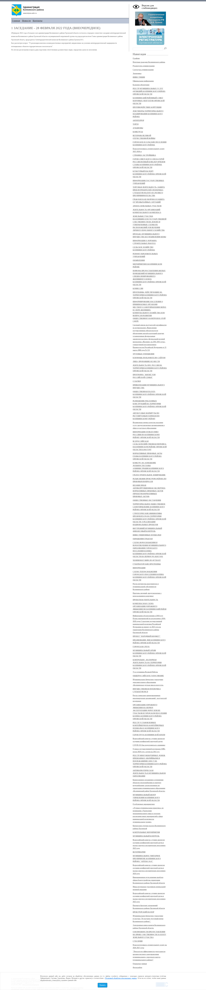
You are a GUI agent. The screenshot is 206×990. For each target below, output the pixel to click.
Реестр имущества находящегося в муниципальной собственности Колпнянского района (146, 586)
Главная (16, 20)
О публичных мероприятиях (144, 804)
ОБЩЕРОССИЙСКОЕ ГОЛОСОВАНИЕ (148, 676)
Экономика (137, 73)
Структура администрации (143, 70)
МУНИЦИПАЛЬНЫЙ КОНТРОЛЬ (146, 836)
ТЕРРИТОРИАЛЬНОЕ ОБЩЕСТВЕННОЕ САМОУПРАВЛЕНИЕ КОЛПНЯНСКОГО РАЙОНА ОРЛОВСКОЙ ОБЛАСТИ (149, 507)
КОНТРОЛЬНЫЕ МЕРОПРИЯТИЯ (146, 832)
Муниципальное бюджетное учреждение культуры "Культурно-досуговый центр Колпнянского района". (148, 918)
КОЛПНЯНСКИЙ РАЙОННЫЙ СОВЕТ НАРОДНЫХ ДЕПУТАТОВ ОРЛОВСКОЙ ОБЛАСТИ (149, 101)
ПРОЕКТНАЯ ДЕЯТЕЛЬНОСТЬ (145, 600)
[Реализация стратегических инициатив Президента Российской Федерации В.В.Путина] (150, 25)
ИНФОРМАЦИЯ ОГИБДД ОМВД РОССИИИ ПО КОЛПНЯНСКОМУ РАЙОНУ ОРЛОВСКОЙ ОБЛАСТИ (146, 434)
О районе (136, 58)
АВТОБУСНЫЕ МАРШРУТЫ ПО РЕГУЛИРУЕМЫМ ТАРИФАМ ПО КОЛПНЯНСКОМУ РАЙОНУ (146, 416)
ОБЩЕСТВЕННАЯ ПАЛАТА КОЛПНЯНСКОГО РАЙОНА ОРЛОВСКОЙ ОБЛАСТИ (149, 394)
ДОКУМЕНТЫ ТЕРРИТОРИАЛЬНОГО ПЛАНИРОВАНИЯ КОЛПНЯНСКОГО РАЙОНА (148, 114)
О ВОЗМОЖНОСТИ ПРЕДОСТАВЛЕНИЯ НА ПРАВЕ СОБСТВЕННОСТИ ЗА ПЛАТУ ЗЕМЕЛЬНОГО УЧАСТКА (149, 934)
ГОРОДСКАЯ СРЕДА (141, 647)
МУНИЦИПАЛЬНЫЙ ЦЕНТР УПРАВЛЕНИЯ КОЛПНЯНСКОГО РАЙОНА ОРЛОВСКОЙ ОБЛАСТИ (146, 797)
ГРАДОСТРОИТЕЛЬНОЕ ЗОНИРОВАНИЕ (149, 475)
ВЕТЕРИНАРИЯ (139, 852)
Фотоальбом (137, 967)
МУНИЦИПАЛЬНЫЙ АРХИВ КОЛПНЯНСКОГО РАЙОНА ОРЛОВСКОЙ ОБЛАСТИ (149, 653)
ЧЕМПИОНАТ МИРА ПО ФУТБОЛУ (147, 560)
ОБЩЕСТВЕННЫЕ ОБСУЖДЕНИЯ (147, 500)
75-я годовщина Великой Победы (145, 672)
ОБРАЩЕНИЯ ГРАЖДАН (143, 539)
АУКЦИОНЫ (138, 128)
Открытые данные (140, 964)
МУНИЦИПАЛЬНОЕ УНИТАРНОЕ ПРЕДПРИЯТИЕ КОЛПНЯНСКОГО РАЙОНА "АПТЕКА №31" (147, 858)
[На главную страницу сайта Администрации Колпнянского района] (70, 10)
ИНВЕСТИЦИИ (139, 77)
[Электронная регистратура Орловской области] (150, 44)
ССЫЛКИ (137, 381)
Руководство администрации (144, 66)
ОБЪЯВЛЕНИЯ (139, 260)
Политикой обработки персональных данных (121, 978)
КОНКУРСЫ (138, 132)
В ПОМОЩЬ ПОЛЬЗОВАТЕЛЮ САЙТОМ (149, 358)
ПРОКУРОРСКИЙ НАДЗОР (143, 912)
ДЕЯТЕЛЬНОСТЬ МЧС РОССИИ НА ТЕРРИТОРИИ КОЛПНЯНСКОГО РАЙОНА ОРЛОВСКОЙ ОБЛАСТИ (150, 368)
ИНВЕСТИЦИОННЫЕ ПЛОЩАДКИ (147, 535)
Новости (26, 20)
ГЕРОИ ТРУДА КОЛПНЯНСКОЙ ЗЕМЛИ (149, 735)
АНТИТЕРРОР (138, 120)
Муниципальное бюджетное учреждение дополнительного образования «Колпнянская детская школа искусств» (148, 682)
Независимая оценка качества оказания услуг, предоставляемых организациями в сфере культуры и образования (149, 425)
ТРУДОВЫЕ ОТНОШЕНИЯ (143, 354)
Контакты (37, 20)
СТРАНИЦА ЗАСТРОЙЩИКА (144, 155)
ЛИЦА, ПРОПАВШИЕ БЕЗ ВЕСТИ (146, 362)
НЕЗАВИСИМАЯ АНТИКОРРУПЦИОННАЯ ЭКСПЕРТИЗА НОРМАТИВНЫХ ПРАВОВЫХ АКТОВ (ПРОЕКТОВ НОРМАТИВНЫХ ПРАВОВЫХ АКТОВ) (149, 491)
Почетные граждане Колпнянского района (149, 62)
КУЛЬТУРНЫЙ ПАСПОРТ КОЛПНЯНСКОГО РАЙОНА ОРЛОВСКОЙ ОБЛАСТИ (149, 174)
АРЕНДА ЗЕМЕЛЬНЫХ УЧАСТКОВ (147, 206)
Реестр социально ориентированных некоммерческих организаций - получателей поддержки (150, 698)
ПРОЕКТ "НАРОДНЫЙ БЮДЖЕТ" (146, 636)
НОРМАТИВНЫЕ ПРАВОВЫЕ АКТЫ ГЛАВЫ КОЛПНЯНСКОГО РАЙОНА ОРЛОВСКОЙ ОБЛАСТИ (147, 456)
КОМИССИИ (138, 288)
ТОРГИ (135, 124)
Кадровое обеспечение (141, 85)
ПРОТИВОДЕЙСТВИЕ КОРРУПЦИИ (147, 107)
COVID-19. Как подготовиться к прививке (149, 745)
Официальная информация (143, 81)
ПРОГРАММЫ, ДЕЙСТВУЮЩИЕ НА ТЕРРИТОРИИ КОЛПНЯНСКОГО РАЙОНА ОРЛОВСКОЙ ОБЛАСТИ (150, 295)
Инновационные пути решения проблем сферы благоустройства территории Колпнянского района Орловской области (149, 880)
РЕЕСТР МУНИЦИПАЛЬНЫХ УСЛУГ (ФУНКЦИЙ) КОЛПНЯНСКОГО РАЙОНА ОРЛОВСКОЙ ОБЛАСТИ (149, 91)
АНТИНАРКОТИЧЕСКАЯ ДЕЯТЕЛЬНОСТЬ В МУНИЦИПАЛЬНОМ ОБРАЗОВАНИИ (149, 773)
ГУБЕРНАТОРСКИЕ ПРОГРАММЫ (147, 564)
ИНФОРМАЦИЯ (139, 568)
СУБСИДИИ (138, 941)
